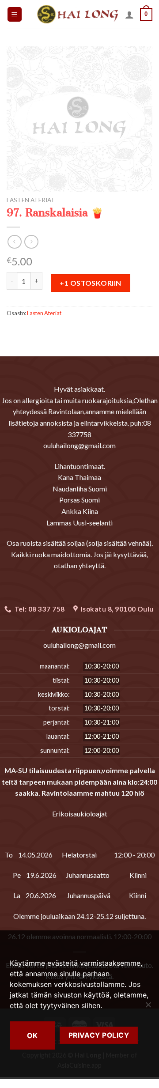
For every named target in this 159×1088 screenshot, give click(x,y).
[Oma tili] (129, 14)
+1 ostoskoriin (90, 283)
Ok (32, 1035)
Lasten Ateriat (31, 200)
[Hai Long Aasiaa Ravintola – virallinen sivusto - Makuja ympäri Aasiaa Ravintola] (77, 14)
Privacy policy (98, 1035)
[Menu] (15, 14)
